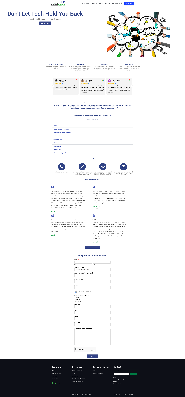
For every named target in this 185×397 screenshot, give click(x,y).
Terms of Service (56, 373)
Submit (93, 356)
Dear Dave (75, 376)
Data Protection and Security (61, 129)
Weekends (79, 301)
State (76, 316)
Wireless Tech (58, 136)
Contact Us (129, 3)
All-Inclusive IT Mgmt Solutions (62, 132)
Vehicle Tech (57, 149)
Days (77, 297)
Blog (73, 373)
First (75, 264)
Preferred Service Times (81, 296)
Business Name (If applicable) (83, 273)
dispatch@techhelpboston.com (122, 379)
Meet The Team (56, 376)
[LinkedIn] (59, 383)
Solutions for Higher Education (62, 153)
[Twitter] (55, 383)
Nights (78, 299)
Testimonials (55, 378)
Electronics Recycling (77, 381)
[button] (132, 86)
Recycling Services (59, 139)
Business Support (97, 3)
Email (76, 285)
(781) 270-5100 (117, 383)
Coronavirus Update (77, 370)
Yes (77, 293)
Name (76, 260)
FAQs (94, 370)
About (88, 3)
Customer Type (79, 267)
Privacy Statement (98, 373)
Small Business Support (78, 378)
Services (107, 3)
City (76, 310)
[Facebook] (52, 383)
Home (83, 3)
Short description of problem (83, 328)
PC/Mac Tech (57, 126)
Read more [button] (84, 92)
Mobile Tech (57, 146)
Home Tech (57, 142)
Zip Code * (78, 322)
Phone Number (79, 279)
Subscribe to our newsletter (83, 291)
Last (94, 264)
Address (77, 304)
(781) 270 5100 (116, 3)
